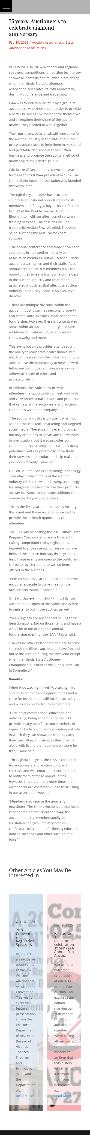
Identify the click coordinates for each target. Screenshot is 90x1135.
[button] (6, 6)
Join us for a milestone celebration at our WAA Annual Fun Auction (64, 999)
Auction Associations (48, 42)
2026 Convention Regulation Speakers (26, 999)
